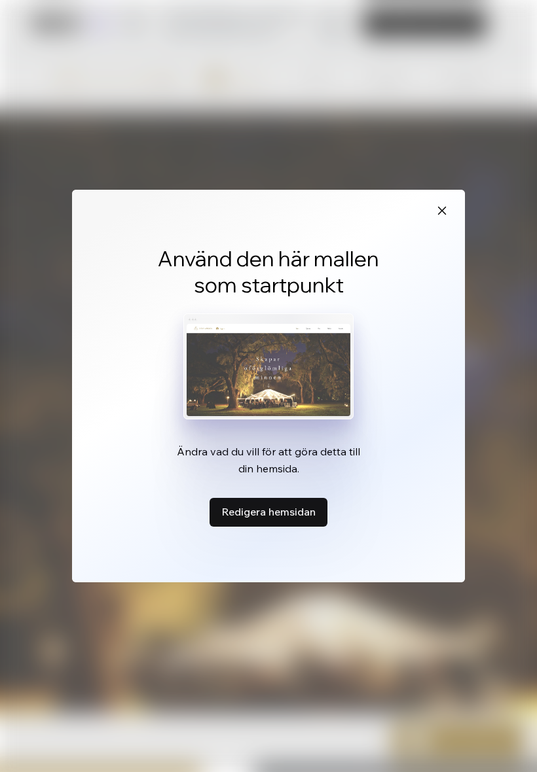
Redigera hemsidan (268, 511)
